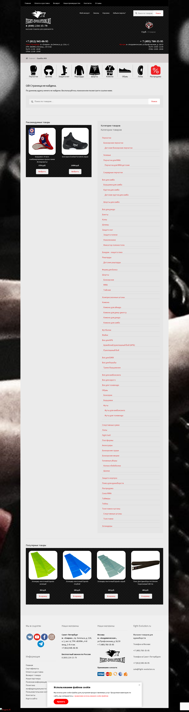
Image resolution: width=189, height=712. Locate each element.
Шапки (106, 470)
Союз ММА (106, 493)
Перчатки (106, 137)
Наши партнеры (33, 678)
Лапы (104, 430)
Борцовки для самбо (112, 184)
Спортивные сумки (110, 425)
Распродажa (107, 488)
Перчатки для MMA (111, 160)
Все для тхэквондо (110, 385)
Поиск (158, 13)
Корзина (106, 13)
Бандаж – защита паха (112, 252)
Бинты (105, 214)
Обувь (105, 390)
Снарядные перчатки (113, 172)
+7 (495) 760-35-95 (141, 650)
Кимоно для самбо (111, 322)
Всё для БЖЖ (108, 357)
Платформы (107, 440)
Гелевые (107, 155)
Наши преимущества (72, 3)
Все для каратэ (109, 380)
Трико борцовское (112, 367)
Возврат (56, 3)
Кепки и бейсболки (112, 465)
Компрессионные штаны (113, 297)
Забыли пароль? (119, 13)
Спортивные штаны (112, 513)
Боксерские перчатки (113, 142)
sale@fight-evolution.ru (144, 669)
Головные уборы (109, 460)
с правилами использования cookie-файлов (90, 696)
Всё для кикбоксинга (111, 375)
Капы (104, 219)
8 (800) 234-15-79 (36, 25)
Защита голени (110, 234)
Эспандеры (107, 526)
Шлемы (105, 224)
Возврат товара (33, 675)
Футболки (106, 330)
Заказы (96, 13)
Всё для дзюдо (108, 209)
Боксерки (107, 395)
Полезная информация (36, 682)
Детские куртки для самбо (117, 194)
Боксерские (108, 279)
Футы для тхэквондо (114, 415)
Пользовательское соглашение (40, 692)
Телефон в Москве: (142, 644)
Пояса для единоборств (113, 483)
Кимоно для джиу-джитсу (115, 312)
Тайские (107, 290)
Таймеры (106, 498)
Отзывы (98, 3)
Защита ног (107, 229)
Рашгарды (106, 257)
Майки (105, 335)
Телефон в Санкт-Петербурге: (147, 656)
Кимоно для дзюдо (111, 317)
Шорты (105, 274)
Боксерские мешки (110, 455)
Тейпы (105, 503)
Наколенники (109, 240)
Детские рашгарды (112, 262)
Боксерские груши (110, 450)
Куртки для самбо (111, 189)
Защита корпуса (109, 478)
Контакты (30, 695)
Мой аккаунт (85, 13)
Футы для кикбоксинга (115, 410)
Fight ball (106, 435)
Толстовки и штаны (111, 508)
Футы (105, 405)
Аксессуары (107, 445)
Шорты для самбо (111, 202)
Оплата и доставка (34, 672)
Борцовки (108, 400)
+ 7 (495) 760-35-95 (151, 41)
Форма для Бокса (109, 269)
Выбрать (42, 171)
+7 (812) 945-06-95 (37, 41)
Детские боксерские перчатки (118, 147)
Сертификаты (32, 668)
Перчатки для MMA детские (117, 165)
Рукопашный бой (111, 350)
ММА (105, 284)
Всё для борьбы (109, 362)
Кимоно (105, 302)
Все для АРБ (107, 340)
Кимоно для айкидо (112, 307)
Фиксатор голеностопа (113, 245)
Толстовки (108, 518)
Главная (32, 58)
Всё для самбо (108, 179)
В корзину (43, 596)
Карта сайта (31, 698)
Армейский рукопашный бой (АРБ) (119, 345)
